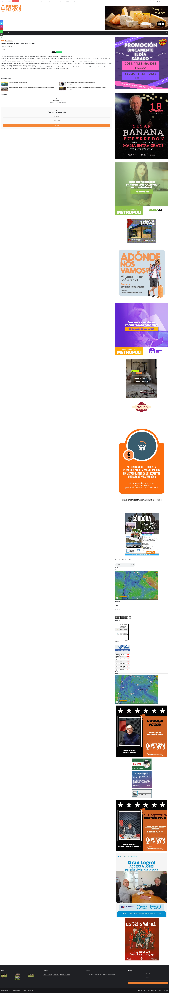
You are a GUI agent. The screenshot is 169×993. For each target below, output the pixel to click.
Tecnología (32, 32)
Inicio (3, 32)
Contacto (130, 970)
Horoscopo (126, 640)
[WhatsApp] (1, 31)
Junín (8, 32)
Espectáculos (22, 32)
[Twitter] (1, 23)
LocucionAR (30, 990)
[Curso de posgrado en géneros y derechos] (4, 157)
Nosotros (87, 970)
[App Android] (1, 34)
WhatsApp (59, 125)
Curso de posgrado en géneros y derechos (18, 155)
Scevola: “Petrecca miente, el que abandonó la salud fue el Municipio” (81, 155)
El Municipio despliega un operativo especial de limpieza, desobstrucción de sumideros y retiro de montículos (31, 160)
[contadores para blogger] (123, 619)
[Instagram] (1, 26)
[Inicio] (11, 8)
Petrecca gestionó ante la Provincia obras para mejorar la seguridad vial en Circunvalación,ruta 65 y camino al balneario (44, 1)
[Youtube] (1, 29)
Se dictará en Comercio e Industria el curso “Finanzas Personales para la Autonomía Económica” (86, 160)
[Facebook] (1, 21)
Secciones (47, 32)
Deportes (39, 32)
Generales (14, 32)
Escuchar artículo (9, 113)
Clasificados (160, 990)
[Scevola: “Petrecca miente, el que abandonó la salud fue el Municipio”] (62, 157)
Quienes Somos (154, 990)
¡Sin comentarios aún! (57, 173)
